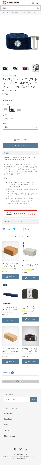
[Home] (3, 12)
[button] (28, 3)
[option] (5, 108)
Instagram (8, 413)
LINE (6, 425)
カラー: (9, 104)
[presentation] (37, 68)
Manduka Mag (9, 436)
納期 (4, 123)
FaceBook (8, 419)
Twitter (6, 430)
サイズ (5, 115)
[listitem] (5, 67)
